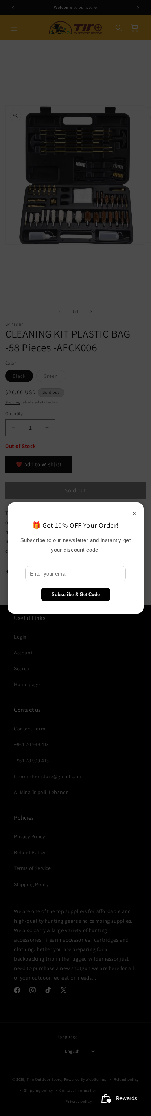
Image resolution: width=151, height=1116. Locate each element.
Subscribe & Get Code (76, 594)
